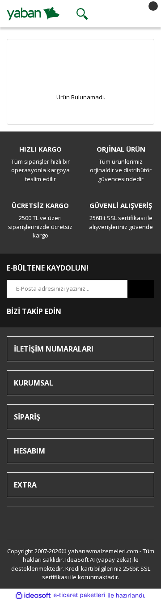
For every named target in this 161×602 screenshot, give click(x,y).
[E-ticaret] (79, 595)
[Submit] (140, 289)
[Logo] (33, 13)
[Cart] (145, 14)
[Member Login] (114, 14)
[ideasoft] (33, 595)
